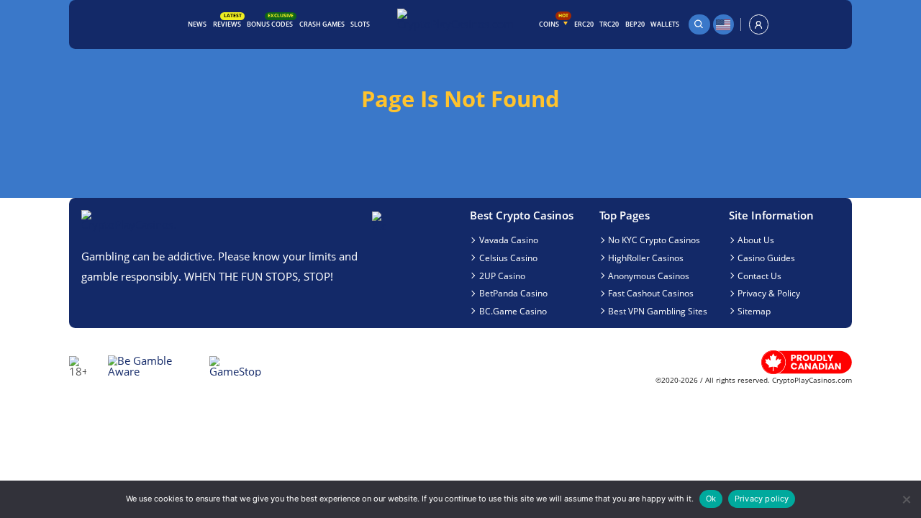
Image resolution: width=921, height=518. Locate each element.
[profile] (758, 24)
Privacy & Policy (769, 293)
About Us (756, 239)
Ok (711, 499)
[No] (905, 500)
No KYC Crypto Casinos (654, 239)
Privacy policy (762, 499)
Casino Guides (766, 257)
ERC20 (584, 24)
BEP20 (635, 24)
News (197, 24)
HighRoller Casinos (646, 257)
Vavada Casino (508, 239)
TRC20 (609, 24)
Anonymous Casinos (648, 275)
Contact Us (759, 275)
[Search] (699, 24)
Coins (553, 21)
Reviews (227, 22)
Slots (360, 24)
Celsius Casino (508, 257)
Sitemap (754, 311)
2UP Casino (502, 275)
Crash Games (322, 24)
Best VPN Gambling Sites (657, 311)
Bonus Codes (270, 22)
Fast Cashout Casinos (651, 293)
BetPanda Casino (513, 293)
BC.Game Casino (513, 311)
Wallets (664, 24)
